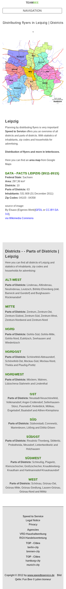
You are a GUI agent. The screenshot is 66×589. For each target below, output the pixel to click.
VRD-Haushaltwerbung (33, 534)
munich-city (33, 564)
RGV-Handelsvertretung (33, 538)
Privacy (33, 524)
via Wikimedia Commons (19, 218)
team (32, 2)
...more (15, 164)
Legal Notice (33, 520)
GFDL (39, 210)
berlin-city (33, 547)
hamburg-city (33, 560)
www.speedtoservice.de (40, 575)
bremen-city (33, 551)
